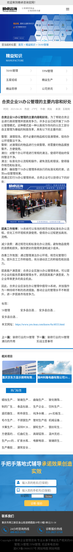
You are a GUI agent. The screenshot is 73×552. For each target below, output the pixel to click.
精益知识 (30, 44)
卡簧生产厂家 (10, 427)
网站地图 (42, 548)
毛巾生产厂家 (10, 420)
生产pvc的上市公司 (13, 440)
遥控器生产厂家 (11, 413)
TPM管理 (55, 71)
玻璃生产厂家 (25, 399)
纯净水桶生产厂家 (44, 413)
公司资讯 (55, 88)
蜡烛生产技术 (10, 399)
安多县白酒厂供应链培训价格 (38, 310)
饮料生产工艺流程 (59, 406)
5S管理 (6, 310)
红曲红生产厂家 (26, 433)
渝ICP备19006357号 (25, 548)
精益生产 (55, 79)
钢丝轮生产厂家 (58, 427)
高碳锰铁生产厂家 (44, 433)
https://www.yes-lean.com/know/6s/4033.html (40, 324)
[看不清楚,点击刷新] (48, 496)
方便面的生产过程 (12, 433)
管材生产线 (40, 420)
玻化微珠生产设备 (59, 399)
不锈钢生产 (24, 420)
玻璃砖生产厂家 (58, 440)
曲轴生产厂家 (41, 399)
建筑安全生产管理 (28, 447)
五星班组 (19, 79)
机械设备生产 (57, 420)
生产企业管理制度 (44, 406)
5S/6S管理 (43, 44)
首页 (20, 44)
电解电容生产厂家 (44, 440)
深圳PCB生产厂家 (28, 427)
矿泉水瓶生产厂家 (28, 440)
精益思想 (19, 88)
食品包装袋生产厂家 (29, 406)
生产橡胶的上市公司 (14, 447)
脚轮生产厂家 (41, 427)
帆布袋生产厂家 (26, 413)
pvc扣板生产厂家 (59, 413)
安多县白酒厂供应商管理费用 (19, 316)
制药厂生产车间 (11, 406)
